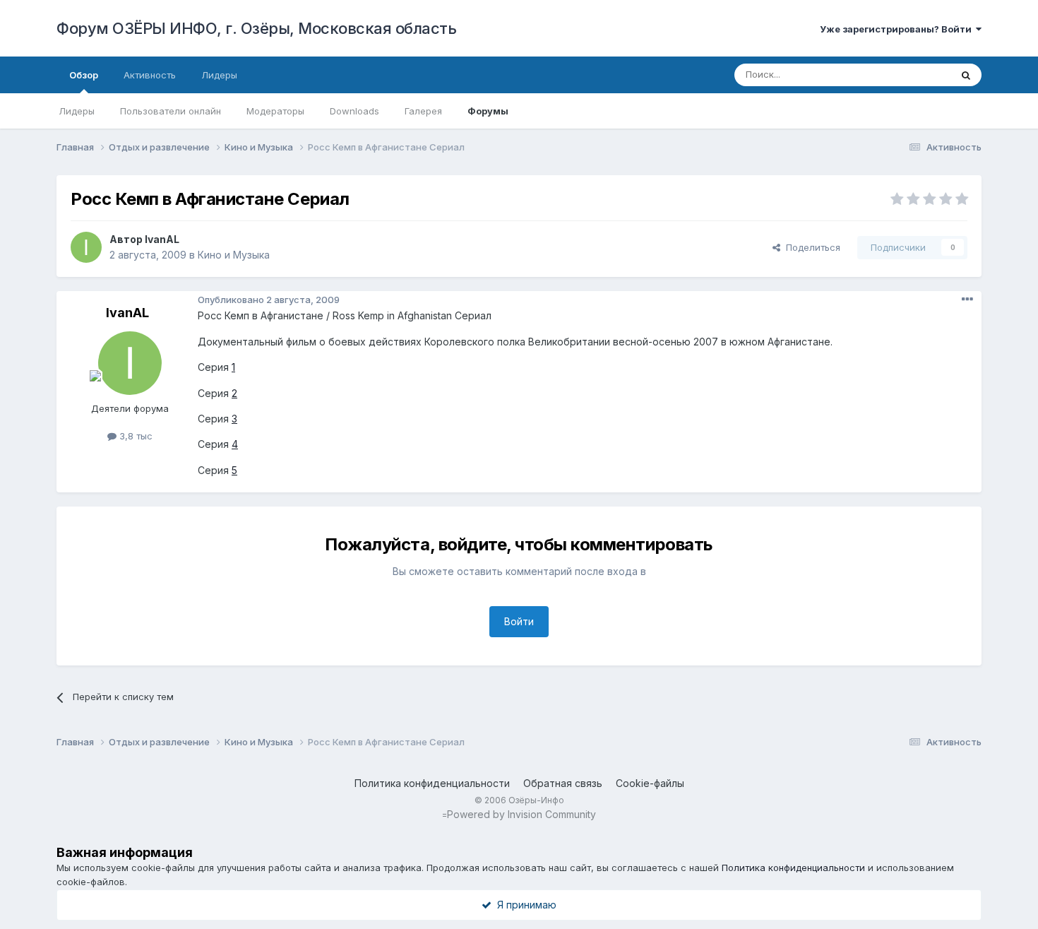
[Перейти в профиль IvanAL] (86, 247)
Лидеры (77, 111)
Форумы (487, 111)
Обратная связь (562, 783)
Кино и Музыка (234, 255)
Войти (519, 621)
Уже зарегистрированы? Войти (898, 29)
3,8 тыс (135, 436)
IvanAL (162, 239)
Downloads (354, 111)
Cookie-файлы (650, 783)
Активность (150, 75)
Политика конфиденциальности (432, 783)
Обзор (83, 75)
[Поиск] (966, 75)
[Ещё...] (967, 299)
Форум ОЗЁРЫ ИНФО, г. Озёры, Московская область (256, 28)
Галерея (423, 111)
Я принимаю (523, 905)
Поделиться (810, 247)
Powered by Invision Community (521, 814)
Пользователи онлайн (170, 111)
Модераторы (275, 111)
